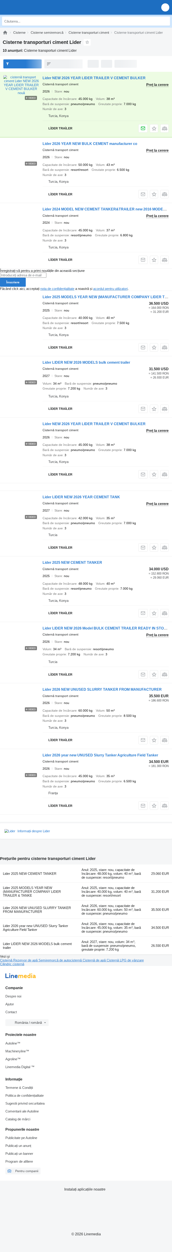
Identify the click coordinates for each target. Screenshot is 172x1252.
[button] (165, 7)
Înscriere (12, 282)
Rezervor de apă (26, 960)
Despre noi (13, 996)
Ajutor (9, 1004)
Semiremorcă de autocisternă (61, 960)
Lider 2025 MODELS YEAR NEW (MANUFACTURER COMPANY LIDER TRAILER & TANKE (32, 891)
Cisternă (6, 960)
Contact (11, 1012)
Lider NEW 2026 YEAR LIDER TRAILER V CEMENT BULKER (94, 78)
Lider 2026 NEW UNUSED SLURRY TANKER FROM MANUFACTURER (102, 689)
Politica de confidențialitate (24, 1095)
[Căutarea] (165, 21)
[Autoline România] (29, 7)
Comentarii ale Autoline (22, 1111)
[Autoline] (5, 32)
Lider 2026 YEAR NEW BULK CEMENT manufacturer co (90, 144)
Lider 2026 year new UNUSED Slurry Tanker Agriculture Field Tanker (100, 755)
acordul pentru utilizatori (110, 289)
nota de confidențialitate (57, 289)
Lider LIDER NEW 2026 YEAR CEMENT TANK (81, 497)
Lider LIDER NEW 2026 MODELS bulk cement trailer (86, 362)
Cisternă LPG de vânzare (125, 960)
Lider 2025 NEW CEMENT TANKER (72, 562)
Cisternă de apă (95, 960)
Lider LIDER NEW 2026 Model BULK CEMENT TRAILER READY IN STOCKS (107, 628)
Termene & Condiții (19, 1088)
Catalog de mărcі (17, 1119)
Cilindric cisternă (12, 964)
